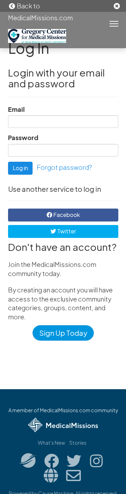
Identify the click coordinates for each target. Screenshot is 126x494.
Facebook (66, 214)
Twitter (66, 231)
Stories (77, 442)
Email (16, 109)
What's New (51, 442)
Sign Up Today (63, 332)
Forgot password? (64, 167)
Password (23, 137)
